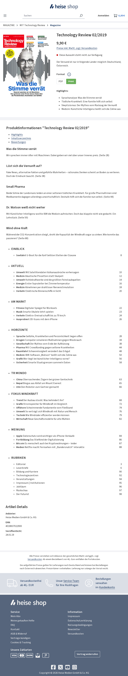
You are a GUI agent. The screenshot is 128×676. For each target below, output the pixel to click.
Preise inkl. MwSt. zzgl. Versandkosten (77, 48)
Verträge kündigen (20, 638)
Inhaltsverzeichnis (21, 138)
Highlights (17, 134)
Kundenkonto (107, 587)
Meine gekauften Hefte (22, 620)
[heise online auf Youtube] (67, 668)
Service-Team (71, 581)
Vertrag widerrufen (87, 654)
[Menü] (6, 15)
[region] (26, 66)
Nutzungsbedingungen (80, 625)
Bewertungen (18, 142)
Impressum (74, 616)
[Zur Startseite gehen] (64, 6)
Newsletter (74, 629)
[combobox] (50, 15)
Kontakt (15, 629)
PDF (61, 81)
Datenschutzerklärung (80, 620)
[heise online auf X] (60, 668)
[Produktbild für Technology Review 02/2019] (26, 66)
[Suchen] (81, 15)
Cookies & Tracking (21, 642)
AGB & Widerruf (19, 633)
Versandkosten (35, 559)
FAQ (13, 625)
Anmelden (103, 15)
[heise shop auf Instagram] (74, 668)
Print (72, 82)
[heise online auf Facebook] (53, 668)
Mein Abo (15, 616)
